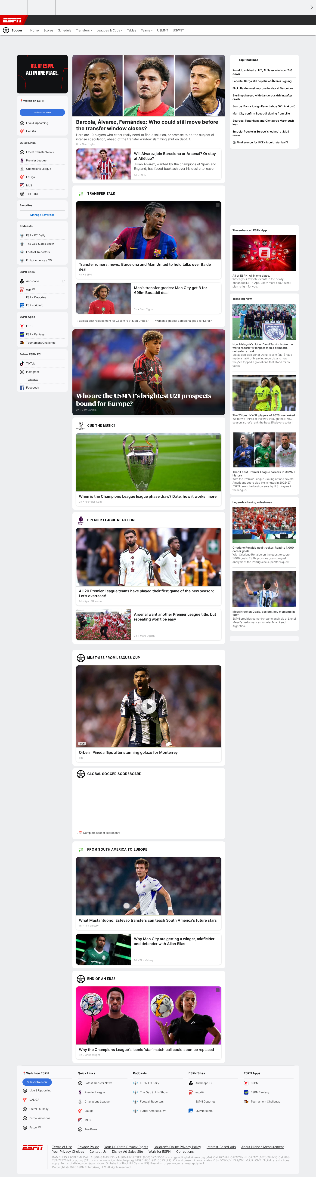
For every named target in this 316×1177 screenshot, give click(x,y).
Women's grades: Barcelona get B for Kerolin (183, 320)
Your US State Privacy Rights (126, 1147)
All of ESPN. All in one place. (251, 275)
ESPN (12, 20)
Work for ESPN (160, 1151)
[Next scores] (311, 7)
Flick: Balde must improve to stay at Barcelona (262, 88)
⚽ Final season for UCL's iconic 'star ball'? (260, 142)
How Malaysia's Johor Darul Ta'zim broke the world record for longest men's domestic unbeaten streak (262, 348)
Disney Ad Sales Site (127, 1151)
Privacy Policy (88, 1147)
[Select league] (14, 7)
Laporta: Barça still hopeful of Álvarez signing (261, 81)
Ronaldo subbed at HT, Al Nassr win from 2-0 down (262, 72)
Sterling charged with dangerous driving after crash (262, 97)
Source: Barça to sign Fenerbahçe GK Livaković (263, 106)
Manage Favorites (42, 214)
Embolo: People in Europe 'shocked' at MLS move (260, 133)
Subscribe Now (42, 112)
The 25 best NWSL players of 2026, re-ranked (263, 415)
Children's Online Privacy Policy (177, 1147)
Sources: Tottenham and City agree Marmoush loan (263, 122)
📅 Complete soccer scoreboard (99, 832)
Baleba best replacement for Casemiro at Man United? (114, 320)
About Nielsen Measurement (262, 1147)
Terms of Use (62, 1147)
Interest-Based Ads (221, 1147)
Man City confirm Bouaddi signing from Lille (261, 113)
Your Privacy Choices (68, 1151)
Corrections (185, 1151)
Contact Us (98, 1151)
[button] (301, 20)
